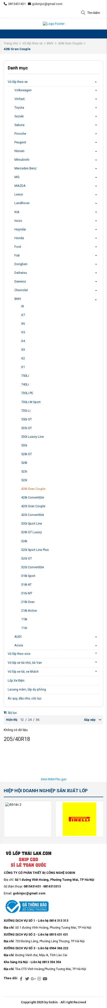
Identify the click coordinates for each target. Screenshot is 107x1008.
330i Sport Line (31, 523)
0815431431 (17, 4)
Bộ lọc (12, 713)
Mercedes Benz (25, 168)
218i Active (29, 610)
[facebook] (21, 979)
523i (24, 471)
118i (24, 619)
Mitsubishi (21, 159)
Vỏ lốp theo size (19, 654)
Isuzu (18, 220)
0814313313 (52, 886)
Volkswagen (23, 90)
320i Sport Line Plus (35, 550)
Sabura (19, 125)
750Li (25, 376)
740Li (25, 384)
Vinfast (19, 99)
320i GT (26, 558)
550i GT (26, 419)
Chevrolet (21, 290)
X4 (23, 341)
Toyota (19, 107)
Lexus (18, 194)
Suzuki (19, 116)
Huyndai (20, 229)
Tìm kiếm (93, 13)
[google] (33, 979)
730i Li (25, 410)
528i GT (26, 454)
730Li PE (27, 393)
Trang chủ (11, 43)
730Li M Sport (31, 402)
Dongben (20, 264)
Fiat (17, 255)
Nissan (19, 151)
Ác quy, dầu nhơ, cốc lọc (25, 698)
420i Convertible (32, 515)
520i (24, 480)
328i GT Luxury (31, 532)
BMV (50, 43)
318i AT (26, 584)
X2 (23, 358)
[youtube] (45, 979)
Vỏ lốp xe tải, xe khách (23, 671)
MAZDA (20, 186)
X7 (23, 315)
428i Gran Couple (70, 43)
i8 (22, 306)
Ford (17, 247)
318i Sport (28, 576)
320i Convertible (32, 567)
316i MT (26, 593)
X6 (23, 323)
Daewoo (20, 281)
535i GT (26, 428)
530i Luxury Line (32, 437)
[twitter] (27, 979)
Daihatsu (20, 273)
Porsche (20, 133)
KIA (16, 212)
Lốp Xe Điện (16, 680)
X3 (23, 349)
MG (16, 177)
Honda (19, 238)
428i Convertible (32, 497)
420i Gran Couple (33, 506)
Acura (18, 645)
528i (24, 463)
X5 (23, 332)
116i (24, 628)
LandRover (22, 203)
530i (24, 445)
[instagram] (39, 979)
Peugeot (20, 142)
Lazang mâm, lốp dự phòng (27, 689)
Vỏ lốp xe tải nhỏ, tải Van (25, 662)
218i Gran (28, 602)
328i (24, 541)
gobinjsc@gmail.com (47, 4)
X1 (23, 367)
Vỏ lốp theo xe (32, 43)
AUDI (17, 636)
